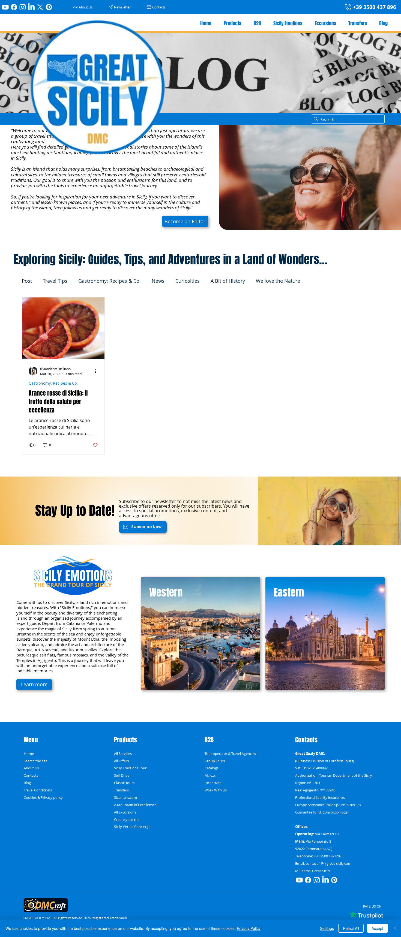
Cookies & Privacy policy (43, 797)
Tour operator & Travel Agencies (230, 753)
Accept (377, 928)
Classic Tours (124, 782)
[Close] (394, 928)
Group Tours (215, 760)
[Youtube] (5, 7)
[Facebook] (14, 7)
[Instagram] (23, 7)
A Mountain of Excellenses (135, 804)
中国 (208, 812)
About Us (31, 768)
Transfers (121, 790)
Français (211, 826)
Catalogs (212, 768)
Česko (209, 804)
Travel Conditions (38, 790)
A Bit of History (228, 281)
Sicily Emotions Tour (130, 768)
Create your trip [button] (127, 819)
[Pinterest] (49, 7)
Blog (27, 782)
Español (211, 819)
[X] (40, 7)
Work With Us (216, 790)
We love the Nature (278, 281)
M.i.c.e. (210, 775)
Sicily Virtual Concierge (132, 826)
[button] (120, 7)
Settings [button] (327, 928)
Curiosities (187, 281)
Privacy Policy (249, 928)
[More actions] (97, 371)
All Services (123, 753)
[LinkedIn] (31, 7)
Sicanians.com (125, 797)
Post (27, 281)
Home (29, 753)
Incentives (213, 782)
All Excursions (125, 812)
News (158, 281)
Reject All (351, 928)
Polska (210, 797)
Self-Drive (121, 775)
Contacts (31, 775)
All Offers (121, 760)
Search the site (35, 760)
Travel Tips (55, 281)
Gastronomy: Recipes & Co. (109, 281)
